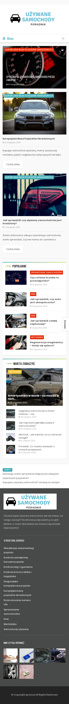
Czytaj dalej (13, 164)
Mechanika (37, 337)
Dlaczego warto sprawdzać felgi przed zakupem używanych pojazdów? (31, 476)
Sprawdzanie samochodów (46, 272)
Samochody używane (16, 629)
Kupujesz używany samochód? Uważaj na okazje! (31, 482)
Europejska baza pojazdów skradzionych (29, 49)
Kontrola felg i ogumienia (18, 567)
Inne (33, 294)
